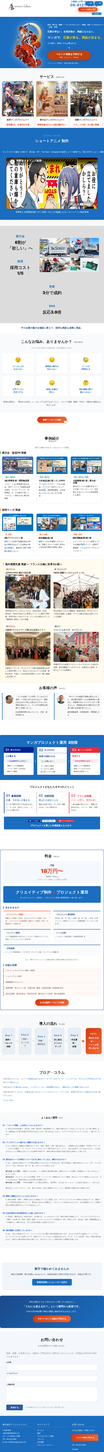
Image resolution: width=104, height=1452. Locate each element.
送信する (15, 1407)
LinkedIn (75, 1449)
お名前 (8, 1362)
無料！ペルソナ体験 (52, 419)
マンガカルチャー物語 (45, 1436)
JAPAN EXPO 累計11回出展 (18, 572)
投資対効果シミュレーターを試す (52, 1282)
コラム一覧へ (8, 1100)
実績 (38, 1433)
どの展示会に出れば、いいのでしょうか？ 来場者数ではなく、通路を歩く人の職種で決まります (50, 1087)
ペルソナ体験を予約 (88, 9)
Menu (96, 14)
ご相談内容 (10, 1384)
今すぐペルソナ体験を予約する (52, 1318)
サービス (40, 1430)
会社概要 (40, 1442)
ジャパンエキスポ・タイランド (68, 630)
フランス (40, 1439)
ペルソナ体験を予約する (85, 1437)
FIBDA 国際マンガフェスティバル (69, 572)
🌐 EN (89, 3)
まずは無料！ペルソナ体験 (52, 1002)
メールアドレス (12, 1373)
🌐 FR (98, 3)
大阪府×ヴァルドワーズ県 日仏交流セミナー (25, 630)
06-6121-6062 (81, 1445)
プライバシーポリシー (41, 1407)
